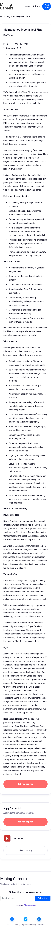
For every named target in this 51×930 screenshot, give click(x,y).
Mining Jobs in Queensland (15, 16)
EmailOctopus (31, 905)
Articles (36, 6)
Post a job (47, 6)
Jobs (27, 6)
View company (25, 850)
